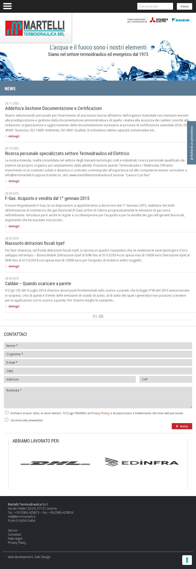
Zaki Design (42, 557)
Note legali (15, 538)
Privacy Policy (100, 413)
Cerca (184, 6)
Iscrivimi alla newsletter (27, 420)
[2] (101, 316)
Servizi (12, 530)
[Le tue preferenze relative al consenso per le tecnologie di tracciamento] (187, 560)
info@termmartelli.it (21, 516)
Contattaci (14, 534)
